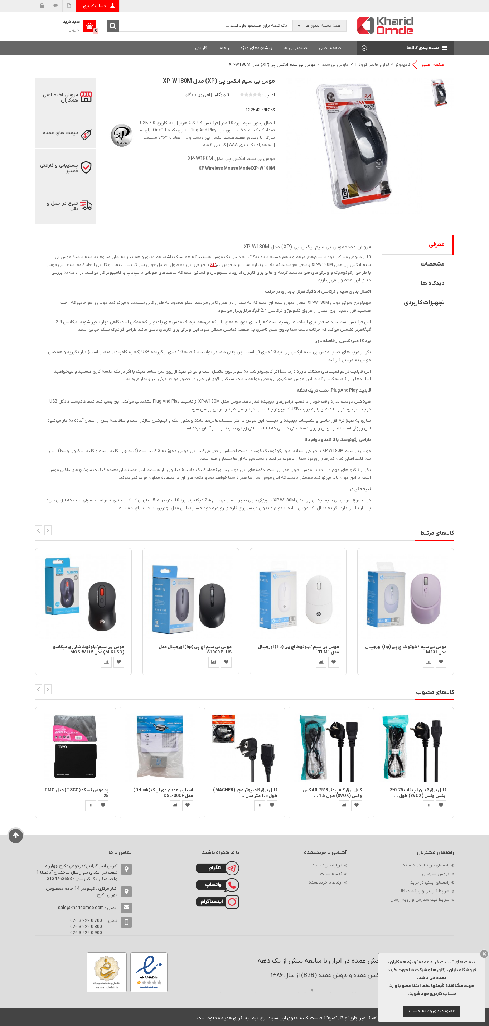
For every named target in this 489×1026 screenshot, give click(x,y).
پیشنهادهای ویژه (256, 48)
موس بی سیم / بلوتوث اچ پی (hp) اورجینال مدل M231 (405, 649)
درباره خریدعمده (327, 865)
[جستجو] (113, 26)
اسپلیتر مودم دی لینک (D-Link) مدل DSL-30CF (163, 792)
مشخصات (433, 264)
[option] (439, 93)
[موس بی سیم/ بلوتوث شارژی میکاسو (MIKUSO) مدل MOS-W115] (83, 596)
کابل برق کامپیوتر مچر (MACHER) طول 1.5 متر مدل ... (245, 792)
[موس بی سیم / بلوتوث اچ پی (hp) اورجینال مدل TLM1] (298, 596)
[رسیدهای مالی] (69, 6)
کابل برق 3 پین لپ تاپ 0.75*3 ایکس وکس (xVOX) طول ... (418, 792)
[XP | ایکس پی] (121, 134)
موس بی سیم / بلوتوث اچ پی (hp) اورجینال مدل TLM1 (298, 649)
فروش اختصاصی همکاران (60, 98)
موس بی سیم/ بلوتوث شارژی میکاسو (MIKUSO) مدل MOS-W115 (88, 649)
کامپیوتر (403, 65)
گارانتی (201, 48)
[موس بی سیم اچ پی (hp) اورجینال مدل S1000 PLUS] (190, 596)
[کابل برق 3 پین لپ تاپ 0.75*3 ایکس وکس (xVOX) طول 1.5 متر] (413, 747)
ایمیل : (87, 908)
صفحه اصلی (330, 48)
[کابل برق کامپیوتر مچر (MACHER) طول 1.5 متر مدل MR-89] (244, 747)
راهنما (223, 48)
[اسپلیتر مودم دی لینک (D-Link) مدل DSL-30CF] (160, 747)
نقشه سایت (331, 874)
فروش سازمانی (436, 874)
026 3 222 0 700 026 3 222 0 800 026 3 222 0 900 (86, 927)
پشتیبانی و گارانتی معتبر (59, 168)
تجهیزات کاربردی (424, 302)
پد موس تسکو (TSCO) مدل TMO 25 (76, 792)
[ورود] (42, 6)
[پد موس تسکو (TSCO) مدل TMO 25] (75, 747)
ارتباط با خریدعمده (325, 882)
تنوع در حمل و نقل (62, 206)
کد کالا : (268, 110)
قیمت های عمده (60, 133)
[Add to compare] (106, 662)
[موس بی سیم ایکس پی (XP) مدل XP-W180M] (439, 93)
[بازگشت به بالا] (16, 836)
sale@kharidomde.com (81, 908)
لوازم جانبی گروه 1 (372, 65)
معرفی (437, 244)
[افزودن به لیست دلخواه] (118, 662)
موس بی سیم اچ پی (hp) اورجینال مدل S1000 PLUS (195, 649)
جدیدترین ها (296, 48)
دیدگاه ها (433, 283)
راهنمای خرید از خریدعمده (426, 865)
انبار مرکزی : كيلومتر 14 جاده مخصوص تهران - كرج (81, 892)
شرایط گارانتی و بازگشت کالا (425, 891)
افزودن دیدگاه (198, 94)
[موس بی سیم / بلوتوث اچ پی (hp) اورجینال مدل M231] (405, 596)
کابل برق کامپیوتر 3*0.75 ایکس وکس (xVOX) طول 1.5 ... (332, 792)
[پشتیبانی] (55, 6)
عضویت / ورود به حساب (432, 1011)
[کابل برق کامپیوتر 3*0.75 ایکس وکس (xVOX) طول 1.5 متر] (329, 747)
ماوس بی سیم (335, 65)
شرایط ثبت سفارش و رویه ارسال (420, 900)
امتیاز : (268, 95)
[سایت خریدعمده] (385, 25)
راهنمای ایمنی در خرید (430, 882)
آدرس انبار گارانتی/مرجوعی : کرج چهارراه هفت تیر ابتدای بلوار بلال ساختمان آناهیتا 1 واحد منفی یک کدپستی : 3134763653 (77, 872)
